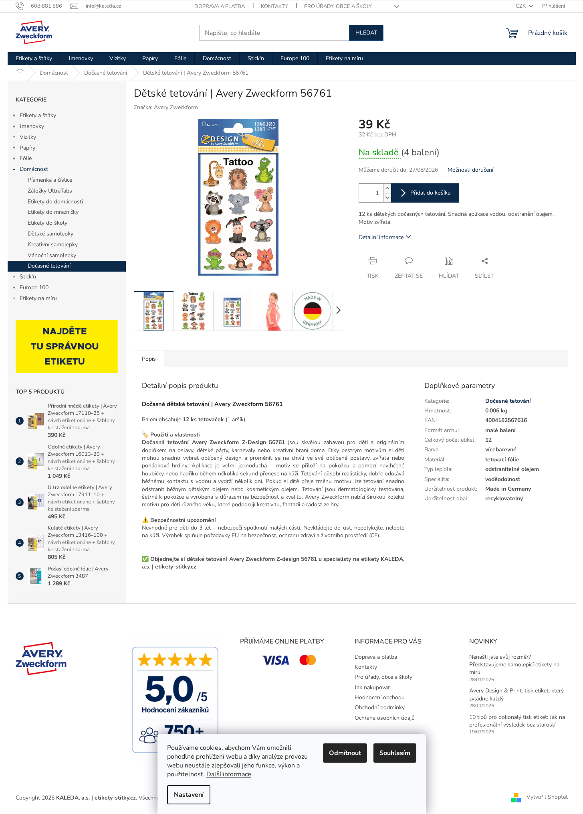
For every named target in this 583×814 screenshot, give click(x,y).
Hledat (366, 33)
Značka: (166, 107)
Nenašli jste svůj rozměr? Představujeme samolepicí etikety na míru (514, 664)
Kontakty (274, 6)
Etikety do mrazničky (53, 212)
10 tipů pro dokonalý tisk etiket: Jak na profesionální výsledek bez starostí (517, 721)
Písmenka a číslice (50, 180)
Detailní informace (381, 237)
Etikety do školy (47, 223)
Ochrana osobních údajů (385, 718)
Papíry (27, 148)
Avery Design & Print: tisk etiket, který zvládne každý (516, 694)
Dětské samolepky (50, 234)
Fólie (26, 158)
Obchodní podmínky (380, 707)
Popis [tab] (149, 359)
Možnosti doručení (470, 170)
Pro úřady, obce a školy (338, 6)
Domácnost (34, 169)
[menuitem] (34, 58)
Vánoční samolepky (52, 255)
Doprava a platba (219, 6)
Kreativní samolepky (53, 244)
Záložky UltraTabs (50, 191)
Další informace (228, 774)
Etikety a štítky (38, 115)
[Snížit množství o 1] (387, 197)
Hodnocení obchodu (380, 697)
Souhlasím (394, 753)
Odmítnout (345, 753)
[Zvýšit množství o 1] (387, 188)
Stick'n (28, 276)
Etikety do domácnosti (55, 201)
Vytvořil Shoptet (547, 797)
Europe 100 (34, 287)
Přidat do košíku (430, 193)
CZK (521, 6)
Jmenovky (32, 126)
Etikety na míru (38, 298)
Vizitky (28, 137)
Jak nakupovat (372, 687)
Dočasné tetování (49, 266)
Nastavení (189, 794)
